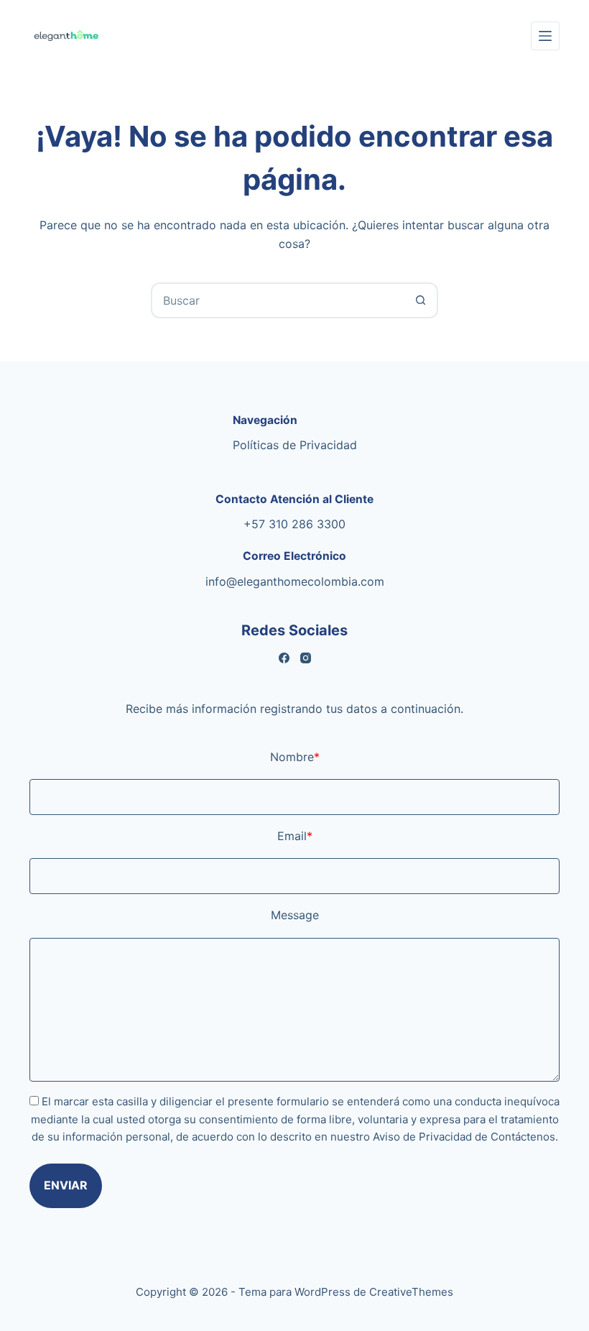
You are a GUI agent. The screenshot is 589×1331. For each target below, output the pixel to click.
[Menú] (545, 36)
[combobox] (278, 300)
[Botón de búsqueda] (420, 300)
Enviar (66, 1185)
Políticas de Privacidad (295, 445)
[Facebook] (284, 658)
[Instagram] (305, 658)
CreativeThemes (411, 1292)
